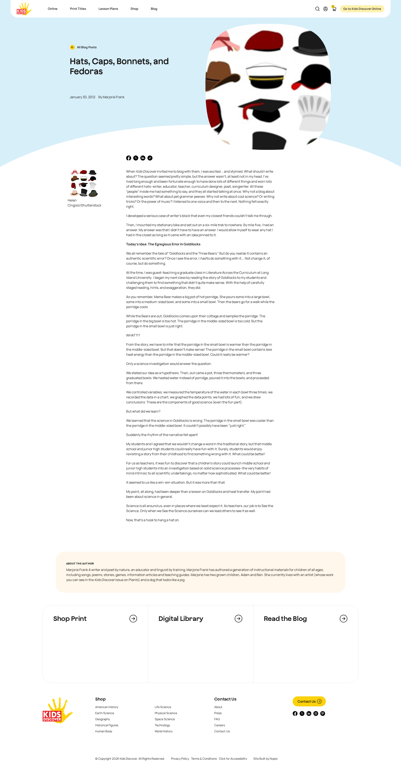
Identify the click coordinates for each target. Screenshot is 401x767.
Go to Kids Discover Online (362, 9)
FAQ (217, 719)
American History (106, 707)
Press (218, 713)
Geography (102, 719)
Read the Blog (285, 618)
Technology (162, 725)
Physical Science (166, 713)
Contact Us (225, 699)
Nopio (274, 759)
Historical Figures (106, 725)
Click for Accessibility (233, 758)
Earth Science (104, 713)
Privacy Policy (180, 759)
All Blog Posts (87, 47)
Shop (100, 699)
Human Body (103, 731)
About (218, 707)
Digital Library (181, 618)
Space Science (165, 719)
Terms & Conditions (204, 759)
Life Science (163, 707)
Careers (219, 725)
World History (164, 731)
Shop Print (69, 618)
